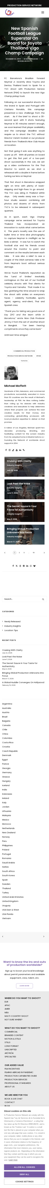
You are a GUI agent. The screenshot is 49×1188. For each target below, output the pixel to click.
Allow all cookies (24, 1167)
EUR (6, 1001)
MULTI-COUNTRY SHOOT (16, 1016)
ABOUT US (10, 1086)
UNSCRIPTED (11, 1049)
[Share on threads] (20, 566)
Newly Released (32, 59)
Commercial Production (24, 351)
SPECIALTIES (10, 1056)
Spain (38, 356)
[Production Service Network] (10, 12)
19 (33, 553)
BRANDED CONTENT (14, 1035)
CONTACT (10, 1102)
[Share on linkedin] (27, 566)
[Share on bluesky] (34, 566)
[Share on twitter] (16, 566)
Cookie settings (24, 1182)
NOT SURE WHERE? (13, 1019)
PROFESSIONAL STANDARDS (18, 1083)
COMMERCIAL (11, 1031)
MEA (7, 1012)
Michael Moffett (24, 61)
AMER (7, 1008)
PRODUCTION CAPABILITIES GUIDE (21, 1075)
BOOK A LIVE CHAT (13, 1098)
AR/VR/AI (9, 1053)
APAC (7, 1005)
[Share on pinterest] (23, 566)
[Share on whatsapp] (31, 566)
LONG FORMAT (12, 1046)
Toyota (24, 361)
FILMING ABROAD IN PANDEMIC (19, 1072)
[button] (42, 12)
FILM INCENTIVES (12, 1068)
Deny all (24, 1174)
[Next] (43, 554)
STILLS (7, 1042)
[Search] (24, 599)
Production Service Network (20, 356)
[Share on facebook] (13, 566)
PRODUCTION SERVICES (16, 1079)
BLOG (7, 1105)
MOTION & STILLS (13, 1038)
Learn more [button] (24, 986)
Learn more (13, 1160)
